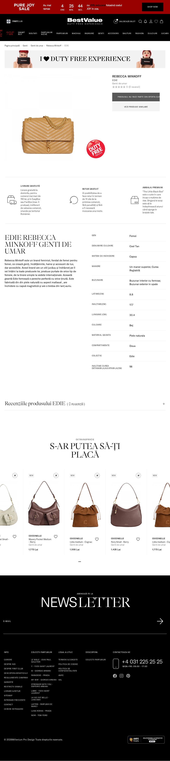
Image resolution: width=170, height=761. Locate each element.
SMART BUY (21, 33)
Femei (132, 236)
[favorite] (156, 21)
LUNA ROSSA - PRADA (41, 711)
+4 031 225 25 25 (142, 661)
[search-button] (140, 21)
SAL (60, 680)
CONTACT (8, 704)
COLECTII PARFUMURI (96, 660)
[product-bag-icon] (14, 545)
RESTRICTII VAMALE (13, 686)
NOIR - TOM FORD (39, 715)
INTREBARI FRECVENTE (14, 700)
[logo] (85, 21)
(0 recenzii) (134, 86)
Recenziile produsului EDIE (45, 403)
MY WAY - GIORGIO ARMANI (44, 680)
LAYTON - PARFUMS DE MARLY (41, 705)
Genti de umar (37, 45)
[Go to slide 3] (85, 561)
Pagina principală (12, 45)
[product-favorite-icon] (14, 537)
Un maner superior (139, 266)
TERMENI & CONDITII (68, 660)
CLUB (17, 21)
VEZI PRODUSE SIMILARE (136, 107)
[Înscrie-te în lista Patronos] (160, 621)
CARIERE (8, 660)
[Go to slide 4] (87, 561)
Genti (25, 45)
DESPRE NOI (9, 664)
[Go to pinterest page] (128, 676)
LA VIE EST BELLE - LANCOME (40, 698)
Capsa (133, 256)
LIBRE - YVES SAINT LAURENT (40, 692)
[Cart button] (161, 21)
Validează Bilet (127, 21)
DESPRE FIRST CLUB (13, 668)
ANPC (61, 675)
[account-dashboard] (151, 21)
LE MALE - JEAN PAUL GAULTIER (41, 661)
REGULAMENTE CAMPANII (16, 677)
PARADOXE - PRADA (40, 675)
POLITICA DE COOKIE (68, 664)
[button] (14, 475)
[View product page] (44, 505)
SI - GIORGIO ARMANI (41, 671)
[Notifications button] (145, 21)
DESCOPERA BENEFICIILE (16, 673)
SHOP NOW (152, 7)
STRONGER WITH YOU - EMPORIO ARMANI (42, 685)
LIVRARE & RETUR (12, 691)
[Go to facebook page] (115, 676)
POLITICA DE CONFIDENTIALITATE (67, 669)
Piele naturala (137, 335)
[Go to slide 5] (90, 561)
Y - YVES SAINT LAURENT (43, 666)
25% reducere (97, 5)
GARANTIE (8, 682)
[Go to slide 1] (79, 561)
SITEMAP (8, 695)
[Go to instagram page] (122, 676)
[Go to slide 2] (82, 561)
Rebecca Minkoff (53, 45)
